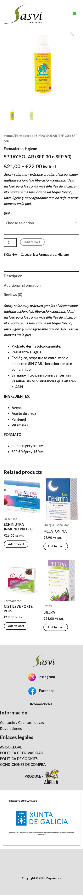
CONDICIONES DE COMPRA (23, 764)
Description (13, 276)
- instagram (45, 677)
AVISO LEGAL (11, 747)
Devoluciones (11, 728)
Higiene (31, 149)
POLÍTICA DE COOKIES (19, 759)
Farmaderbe (24, 136)
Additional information (22, 285)
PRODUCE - (34, 776)
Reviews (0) (13, 294)
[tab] (41, 275)
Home (8, 136)
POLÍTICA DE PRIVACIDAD (21, 753)
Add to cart (32, 242)
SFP (7, 213)
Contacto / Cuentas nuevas (22, 722)
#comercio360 (41, 704)
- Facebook (45, 691)
